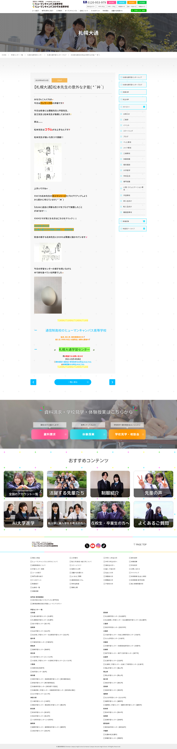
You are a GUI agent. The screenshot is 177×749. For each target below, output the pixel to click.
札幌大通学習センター (34, 55)
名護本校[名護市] (111, 734)
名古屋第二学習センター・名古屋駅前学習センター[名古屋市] (126, 620)
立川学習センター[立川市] (41, 694)
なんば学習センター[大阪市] (114, 638)
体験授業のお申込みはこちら (73, 364)
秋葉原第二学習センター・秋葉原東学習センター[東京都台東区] (53, 690)
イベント (126, 125)
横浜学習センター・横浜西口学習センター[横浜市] (49, 705)
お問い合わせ (135, 569)
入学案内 (59, 11)
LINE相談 (142, 2)
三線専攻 (126, 153)
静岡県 (32, 723)
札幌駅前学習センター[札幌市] (42, 620)
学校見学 (132, 2)
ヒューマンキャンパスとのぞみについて (45, 561)
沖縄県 (105, 731)
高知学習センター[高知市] (114, 690)
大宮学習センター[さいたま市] (42, 657)
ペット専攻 (127, 142)
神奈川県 (33, 697)
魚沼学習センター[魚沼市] (41, 716)
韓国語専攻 (127, 212)
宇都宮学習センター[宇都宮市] (42, 642)
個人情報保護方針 (137, 584)
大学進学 (126, 170)
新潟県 (32, 708)
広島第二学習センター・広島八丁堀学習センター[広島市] (124, 664)
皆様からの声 (76, 569)
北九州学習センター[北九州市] (115, 697)
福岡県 (105, 694)
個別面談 (126, 164)
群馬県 (32, 646)
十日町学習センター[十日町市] (42, 720)
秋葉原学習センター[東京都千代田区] (45, 686)
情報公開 (75, 587)
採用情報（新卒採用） (138, 580)
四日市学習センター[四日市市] (115, 627)
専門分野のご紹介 (47, 11)
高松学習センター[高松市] (114, 683)
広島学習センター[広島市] (114, 660)
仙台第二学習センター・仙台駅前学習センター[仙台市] (50, 635)
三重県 (105, 623)
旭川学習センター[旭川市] (41, 623)
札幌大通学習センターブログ (56, 55)
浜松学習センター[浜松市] (41, 731)
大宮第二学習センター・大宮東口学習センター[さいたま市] (52, 660)
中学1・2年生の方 (111, 558)
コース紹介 (35, 11)
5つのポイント (95, 11)
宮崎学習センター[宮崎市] (114, 720)
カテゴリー (126, 107)
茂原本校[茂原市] (38, 668)
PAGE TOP (141, 544)
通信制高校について (39, 565)
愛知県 (105, 612)
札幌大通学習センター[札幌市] (42, 616)
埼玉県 (32, 653)
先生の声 (126, 99)
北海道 (32, 612)
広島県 (105, 657)
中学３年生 (101, 6)
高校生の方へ (91, 6)
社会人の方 (109, 572)
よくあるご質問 (76, 576)
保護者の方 (121, 6)
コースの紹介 (36, 572)
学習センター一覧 (17, 55)
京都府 (105, 642)
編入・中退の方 (131, 6)
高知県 (105, 686)
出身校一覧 (36, 587)
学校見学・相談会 (127, 434)
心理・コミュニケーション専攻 (133, 188)
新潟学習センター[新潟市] (41, 712)
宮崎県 (105, 716)
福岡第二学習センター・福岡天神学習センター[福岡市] (123, 705)
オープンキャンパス (71, 11)
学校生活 (126, 176)
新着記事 (126, 221)
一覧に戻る (73, 382)
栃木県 (32, 638)
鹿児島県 (106, 723)
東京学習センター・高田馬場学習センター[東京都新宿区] (51, 679)
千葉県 (32, 664)
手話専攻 (126, 195)
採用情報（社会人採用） (139, 576)
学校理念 (106, 11)
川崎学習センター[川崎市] (41, 701)
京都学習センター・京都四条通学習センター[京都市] (122, 646)
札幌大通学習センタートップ (132, 77)
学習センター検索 (139, 10)
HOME (4, 55)
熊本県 (105, 708)
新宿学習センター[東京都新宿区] (43, 683)
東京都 (32, 675)
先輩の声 (126, 92)
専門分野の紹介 (37, 576)
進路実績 (35, 591)
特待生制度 (75, 584)
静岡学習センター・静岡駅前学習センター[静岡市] (49, 727)
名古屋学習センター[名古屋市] (115, 616)
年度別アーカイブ (129, 228)
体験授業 (121, 2)
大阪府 (105, 631)
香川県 (105, 679)
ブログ (125, 136)
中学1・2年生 (112, 6)
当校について (84, 11)
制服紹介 (35, 584)
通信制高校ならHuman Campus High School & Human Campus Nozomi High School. (83, 746)
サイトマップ (135, 572)
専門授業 (126, 181)
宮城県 (32, 627)
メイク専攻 (127, 147)
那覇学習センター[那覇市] (114, 738)
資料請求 (111, 2)
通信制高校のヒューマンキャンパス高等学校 (76, 330)
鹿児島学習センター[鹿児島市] (115, 727)
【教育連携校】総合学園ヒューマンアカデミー (47, 604)
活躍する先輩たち (117, 11)
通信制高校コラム (77, 580)
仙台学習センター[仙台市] (41, 631)
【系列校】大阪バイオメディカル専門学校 (45, 600)
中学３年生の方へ (111, 561)
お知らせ (126, 114)
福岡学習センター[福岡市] (114, 701)
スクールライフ (76, 565)
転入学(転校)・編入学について (82, 561)
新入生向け (127, 201)
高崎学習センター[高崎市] (41, 649)
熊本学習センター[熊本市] (114, 712)
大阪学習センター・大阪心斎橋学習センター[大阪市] (122, 635)
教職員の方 (142, 6)
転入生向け (127, 206)
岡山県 (105, 671)
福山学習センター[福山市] (114, 668)
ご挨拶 (125, 119)
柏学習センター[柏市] (39, 671)
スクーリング (128, 131)
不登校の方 (109, 584)
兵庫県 (105, 649)
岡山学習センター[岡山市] (114, 675)
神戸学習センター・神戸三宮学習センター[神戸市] (122, 653)
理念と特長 (36, 558)
